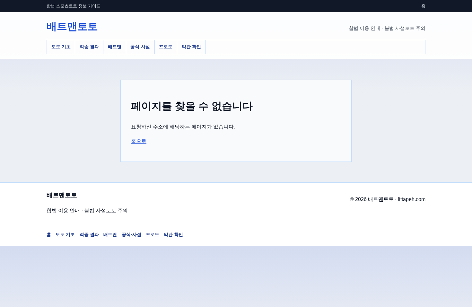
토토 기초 (61, 46)
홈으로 (138, 141)
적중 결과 (89, 46)
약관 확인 (191, 46)
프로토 (165, 46)
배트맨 (114, 46)
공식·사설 (140, 46)
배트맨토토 (72, 26)
